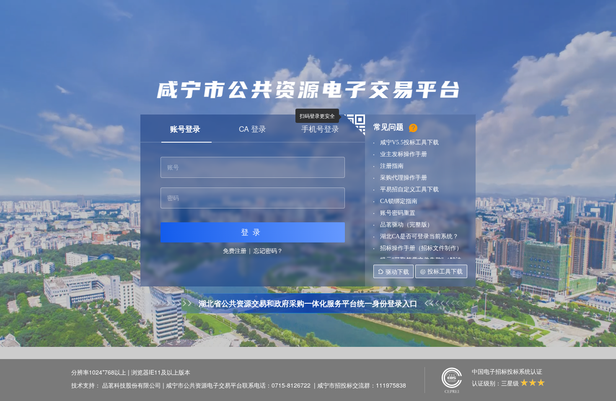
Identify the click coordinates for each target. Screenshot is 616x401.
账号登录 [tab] (185, 128)
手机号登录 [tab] (320, 128)
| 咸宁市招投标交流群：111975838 (360, 385)
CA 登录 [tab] (252, 128)
